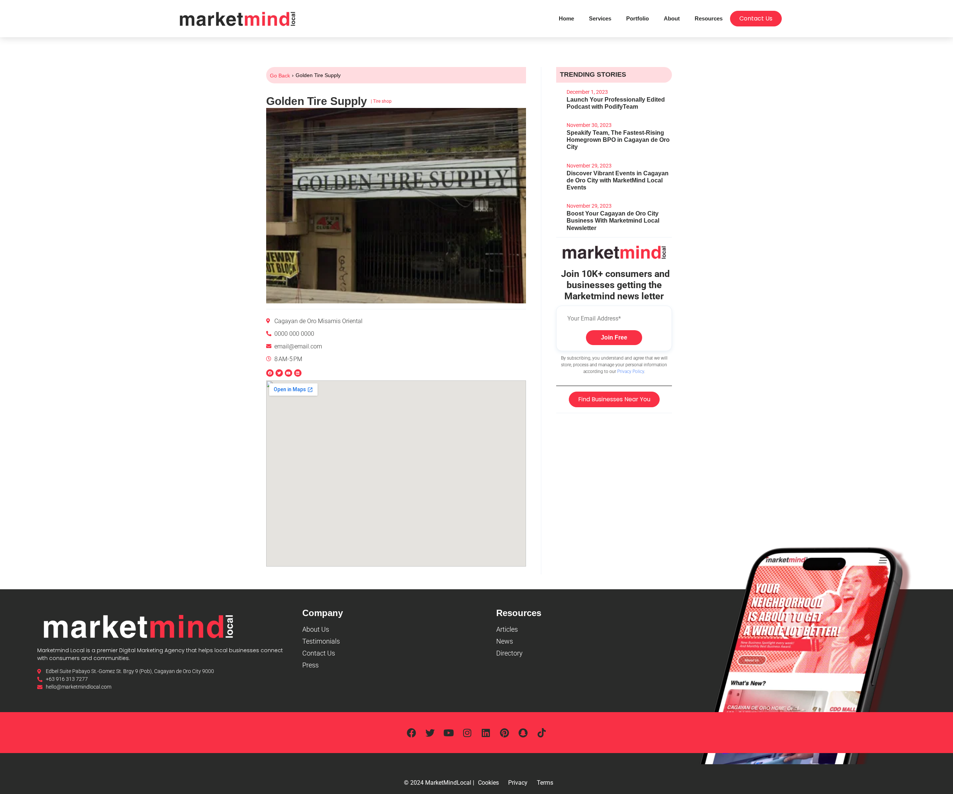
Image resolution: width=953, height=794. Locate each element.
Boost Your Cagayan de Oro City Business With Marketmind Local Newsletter (613, 220)
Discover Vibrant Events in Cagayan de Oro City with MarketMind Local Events (618, 180)
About (672, 18)
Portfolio (637, 18)
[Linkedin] (298, 373)
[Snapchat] (523, 732)
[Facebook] (411, 732)
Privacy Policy (630, 371)
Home (566, 18)
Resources (709, 18)
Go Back (280, 76)
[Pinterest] (504, 732)
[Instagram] (467, 732)
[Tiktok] (541, 732)
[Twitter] (430, 732)
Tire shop (382, 101)
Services (600, 18)
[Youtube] (448, 732)
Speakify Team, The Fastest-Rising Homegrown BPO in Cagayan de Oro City (618, 140)
